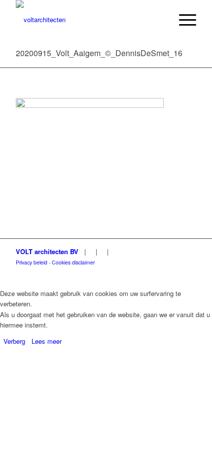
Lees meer (47, 341)
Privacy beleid (31, 262)
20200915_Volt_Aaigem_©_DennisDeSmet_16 (99, 53)
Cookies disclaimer (73, 262)
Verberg (14, 341)
